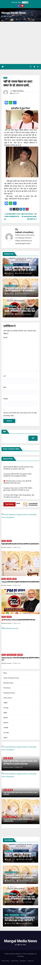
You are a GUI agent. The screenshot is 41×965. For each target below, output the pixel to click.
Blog (5, 77)
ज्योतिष (5, 703)
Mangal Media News (13, 12)
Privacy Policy (5, 961)
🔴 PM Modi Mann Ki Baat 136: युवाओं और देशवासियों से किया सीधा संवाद (20, 309)
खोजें (4, 432)
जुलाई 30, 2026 (11, 859)
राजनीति (5, 728)
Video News (7, 698)
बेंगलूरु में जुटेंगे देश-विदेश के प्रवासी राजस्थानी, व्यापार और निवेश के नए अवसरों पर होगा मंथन (20, 270)
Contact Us (30, 961)
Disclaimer (23, 961)
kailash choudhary (18, 91)
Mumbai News (8, 683)
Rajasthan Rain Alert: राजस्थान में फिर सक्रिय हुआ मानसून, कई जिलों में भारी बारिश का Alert (19, 920)
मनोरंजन (5, 723)
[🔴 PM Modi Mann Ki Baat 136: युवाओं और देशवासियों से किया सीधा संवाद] (20, 601)
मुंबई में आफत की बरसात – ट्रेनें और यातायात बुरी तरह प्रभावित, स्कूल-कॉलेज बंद (29, 216)
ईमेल (5, 387)
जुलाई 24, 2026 (11, 923)
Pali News (7, 688)
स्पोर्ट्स (5, 737)
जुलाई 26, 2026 (11, 902)
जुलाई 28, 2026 (11, 880)
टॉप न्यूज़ (11, 265)
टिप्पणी (5, 337)
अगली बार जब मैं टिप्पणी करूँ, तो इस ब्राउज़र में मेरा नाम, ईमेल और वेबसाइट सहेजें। (20, 414)
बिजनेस (5, 718)
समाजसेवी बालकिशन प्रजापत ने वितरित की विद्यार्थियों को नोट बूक (12, 216)
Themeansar (20, 956)
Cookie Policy (15, 961)
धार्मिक (16, 285)
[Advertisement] (20, 43)
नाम (4, 376)
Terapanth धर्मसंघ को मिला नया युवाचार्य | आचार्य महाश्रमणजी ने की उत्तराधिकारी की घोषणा (20, 290)
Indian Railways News (11, 678)
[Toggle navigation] (38, 66)
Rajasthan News (11, 654)
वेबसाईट (5, 399)
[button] (30, 66)
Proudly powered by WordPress (13, 953)
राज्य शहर (20, 654)
